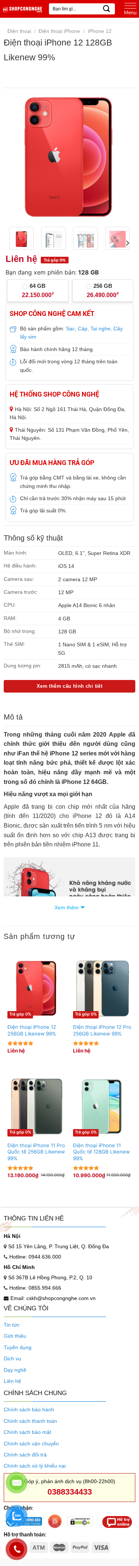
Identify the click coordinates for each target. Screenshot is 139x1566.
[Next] (121, 157)
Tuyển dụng (18, 1347)
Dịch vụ (12, 1358)
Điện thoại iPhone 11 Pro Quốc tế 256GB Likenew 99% (36, 1151)
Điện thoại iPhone (59, 31)
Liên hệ (12, 1381)
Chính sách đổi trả (25, 1455)
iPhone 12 (100, 31)
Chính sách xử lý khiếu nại (35, 1466)
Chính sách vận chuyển (31, 1444)
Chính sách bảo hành (29, 1409)
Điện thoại (19, 31)
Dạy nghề (15, 1370)
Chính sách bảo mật (27, 1432)
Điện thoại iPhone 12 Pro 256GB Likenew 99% (102, 1030)
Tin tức (12, 1325)
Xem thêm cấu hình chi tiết (69, 686)
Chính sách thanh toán (30, 1421)
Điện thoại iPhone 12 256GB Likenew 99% (31, 1030)
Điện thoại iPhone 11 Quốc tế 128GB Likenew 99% (101, 1151)
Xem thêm (66, 907)
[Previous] (17, 157)
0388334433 (69, 1491)
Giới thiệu (15, 1336)
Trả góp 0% (20, 1014)
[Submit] (106, 8)
